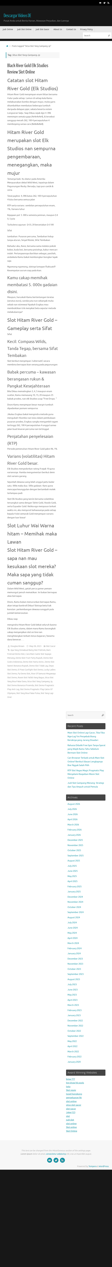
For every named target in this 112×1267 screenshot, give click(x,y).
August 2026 (74, 804)
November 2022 (75, 1025)
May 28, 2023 (35, 646)
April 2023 (72, 1000)
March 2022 (73, 1051)
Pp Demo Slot (24, 673)
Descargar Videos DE (17, 15)
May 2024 (72, 933)
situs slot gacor (73, 1105)
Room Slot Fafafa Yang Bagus (31, 677)
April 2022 (72, 1046)
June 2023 (73, 989)
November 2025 (75, 845)
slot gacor (71, 1108)
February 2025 (75, 886)
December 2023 (75, 958)
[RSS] (108, 3)
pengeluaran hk (74, 1097)
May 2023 (72, 994)
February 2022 (75, 1056)
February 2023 (75, 1010)
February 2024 (75, 948)
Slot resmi (71, 1090)
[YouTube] (100, 3)
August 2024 (74, 917)
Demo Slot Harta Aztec (33, 662)
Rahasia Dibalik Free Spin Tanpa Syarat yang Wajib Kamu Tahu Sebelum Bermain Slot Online (86, 749)
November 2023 (75, 964)
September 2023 (76, 974)
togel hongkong (74, 1094)
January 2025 (74, 891)
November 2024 (75, 902)
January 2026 (74, 835)
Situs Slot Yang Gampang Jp (39, 681)
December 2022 (75, 1020)
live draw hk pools (75, 1082)
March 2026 (73, 824)
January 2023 (74, 1015)
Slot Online (71, 1131)
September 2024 (76, 912)
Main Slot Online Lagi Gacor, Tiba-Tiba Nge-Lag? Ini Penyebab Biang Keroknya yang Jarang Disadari (86, 736)
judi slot (70, 1120)
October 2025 (74, 850)
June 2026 (73, 814)
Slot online (71, 1127)
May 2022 (72, 1041)
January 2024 (74, 953)
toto (68, 1086)
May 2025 (72, 876)
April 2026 (72, 819)
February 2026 (75, 829)
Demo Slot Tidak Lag (38, 666)
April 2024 (72, 938)
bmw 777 (70, 1079)
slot (68, 1116)
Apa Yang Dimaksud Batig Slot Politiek (28, 650)
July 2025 (72, 866)
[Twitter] (104, 3)
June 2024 (73, 927)
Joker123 (70, 1112)
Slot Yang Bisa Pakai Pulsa (28, 693)
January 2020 (74, 1062)
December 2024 (75, 897)
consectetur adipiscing (56, 1154)
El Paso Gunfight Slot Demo (30, 670)
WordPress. (104, 1166)
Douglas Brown (17, 646)
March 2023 (73, 1005)
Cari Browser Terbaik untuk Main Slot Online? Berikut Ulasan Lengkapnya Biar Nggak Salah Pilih (86, 762)
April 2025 (72, 881)
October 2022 (74, 1031)
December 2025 (75, 840)
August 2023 (74, 979)
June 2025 (73, 871)
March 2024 (73, 943)
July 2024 (72, 922)
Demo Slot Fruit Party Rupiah (29, 658)
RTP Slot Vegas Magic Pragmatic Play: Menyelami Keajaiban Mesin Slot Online (86, 774)
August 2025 (74, 860)
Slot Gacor (50, 646)
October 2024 (74, 907)
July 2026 (72, 809)
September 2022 (76, 1036)
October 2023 (74, 969)
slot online (71, 1101)
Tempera (93, 1166)
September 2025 (76, 855)
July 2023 (72, 984)
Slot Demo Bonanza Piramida (20, 685)
